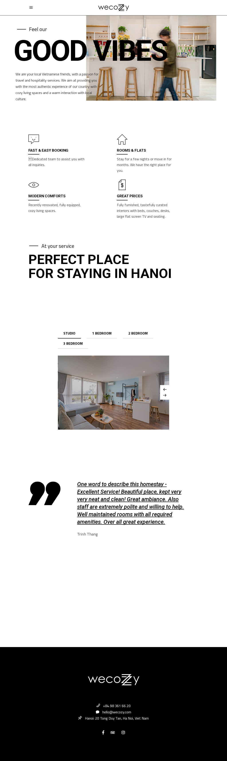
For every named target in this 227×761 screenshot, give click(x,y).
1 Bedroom (102, 333)
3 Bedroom (73, 343)
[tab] (69, 333)
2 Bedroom (138, 333)
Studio (69, 333)
